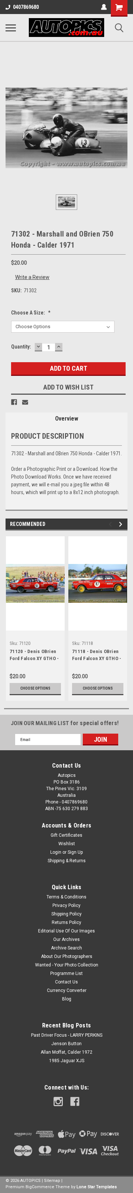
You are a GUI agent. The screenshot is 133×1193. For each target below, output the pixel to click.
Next (122, 524)
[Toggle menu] (11, 28)
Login (55, 852)
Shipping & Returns (67, 860)
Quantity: (21, 347)
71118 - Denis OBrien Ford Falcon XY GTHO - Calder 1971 (96, 656)
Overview (66, 418)
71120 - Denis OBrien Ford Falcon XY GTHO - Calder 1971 (34, 656)
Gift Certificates (66, 835)
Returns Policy (66, 922)
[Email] (25, 402)
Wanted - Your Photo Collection (66, 965)
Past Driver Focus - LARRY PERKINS (66, 1035)
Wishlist (66, 843)
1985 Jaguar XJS (66, 1060)
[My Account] (104, 7)
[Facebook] (14, 402)
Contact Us (66, 982)
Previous (111, 524)
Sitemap (52, 1180)
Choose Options (35, 688)
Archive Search (66, 948)
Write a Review (32, 277)
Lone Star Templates (96, 1186)
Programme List (66, 973)
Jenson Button (66, 1043)
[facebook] (74, 1101)
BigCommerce (39, 1186)
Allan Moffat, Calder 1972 (66, 1052)
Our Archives (66, 939)
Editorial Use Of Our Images (66, 931)
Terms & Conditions (66, 897)
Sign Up (75, 852)
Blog (66, 999)
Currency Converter (66, 990)
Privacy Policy (66, 905)
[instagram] (58, 1101)
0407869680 (26, 7)
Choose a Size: (31, 313)
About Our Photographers (66, 956)
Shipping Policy (66, 914)
